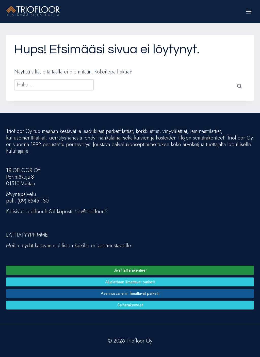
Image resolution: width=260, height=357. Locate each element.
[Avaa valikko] (248, 11)
